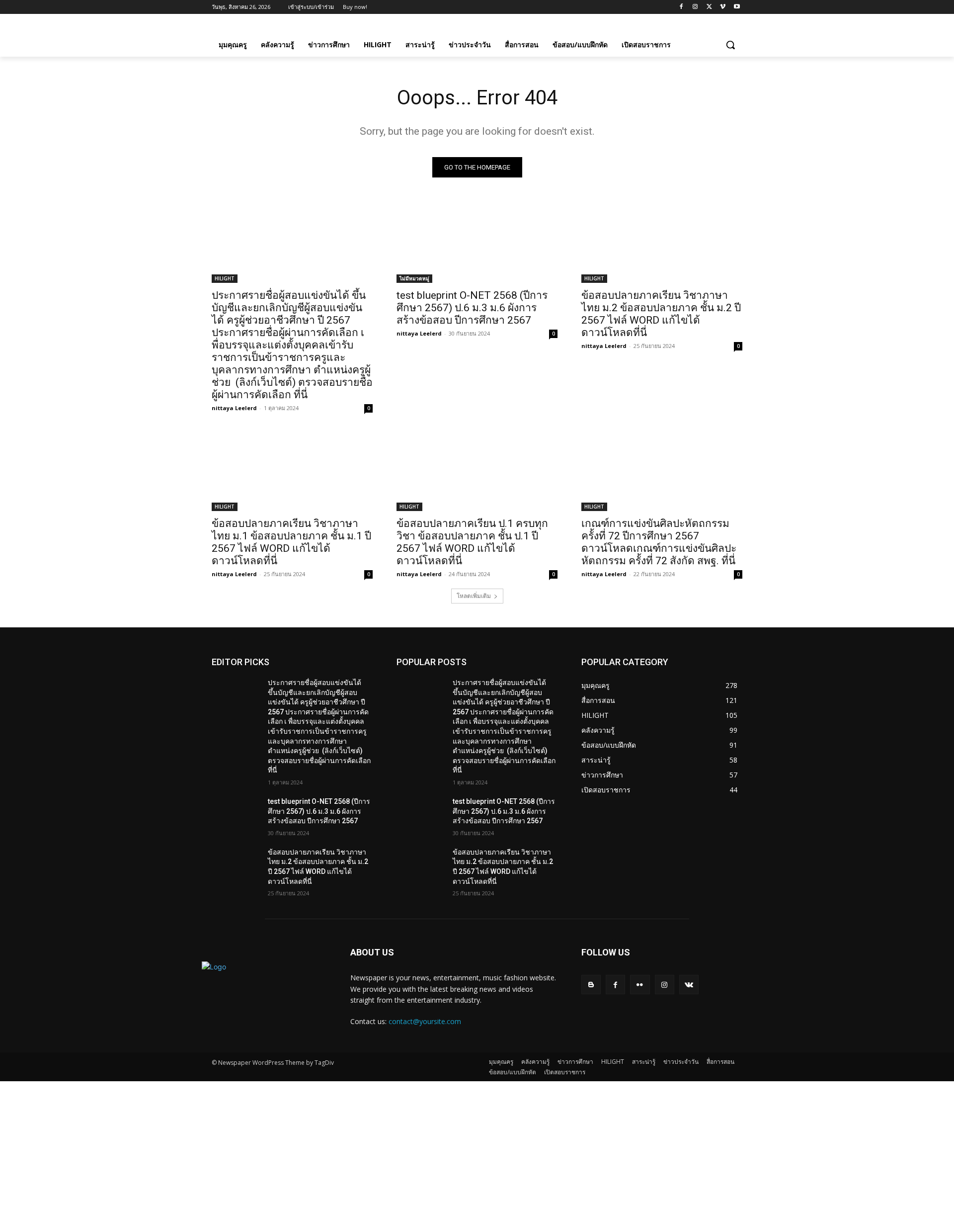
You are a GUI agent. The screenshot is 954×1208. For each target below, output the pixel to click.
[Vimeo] (722, 7)
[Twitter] (709, 7)
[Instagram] (695, 7)
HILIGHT (225, 278)
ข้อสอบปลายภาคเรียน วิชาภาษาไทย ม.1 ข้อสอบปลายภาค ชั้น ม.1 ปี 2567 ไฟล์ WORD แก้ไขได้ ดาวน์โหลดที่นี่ (291, 542)
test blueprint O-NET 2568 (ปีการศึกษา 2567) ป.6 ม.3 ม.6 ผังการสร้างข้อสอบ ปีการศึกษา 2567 (472, 307)
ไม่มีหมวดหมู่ (414, 278)
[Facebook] (681, 7)
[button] (730, 45)
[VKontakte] (689, 984)
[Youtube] (736, 7)
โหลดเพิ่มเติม (474, 596)
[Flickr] (639, 984)
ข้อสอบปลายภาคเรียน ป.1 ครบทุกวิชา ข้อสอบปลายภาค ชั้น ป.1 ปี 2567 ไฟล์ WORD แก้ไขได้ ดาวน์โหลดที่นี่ (472, 542)
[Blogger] (591, 984)
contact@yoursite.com (425, 1021)
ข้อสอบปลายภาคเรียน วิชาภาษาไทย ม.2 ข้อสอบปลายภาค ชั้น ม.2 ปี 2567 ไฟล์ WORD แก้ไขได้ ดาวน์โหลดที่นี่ (661, 314)
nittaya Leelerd (234, 408)
